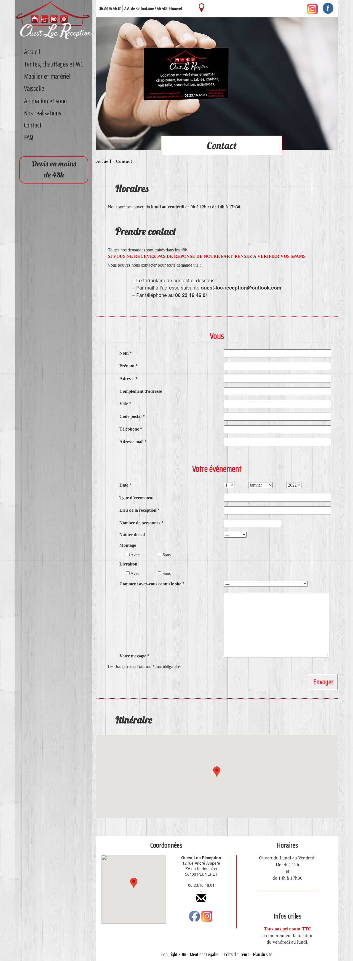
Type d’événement (136, 497)
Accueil (32, 52)
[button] (216, 771)
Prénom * (128, 365)
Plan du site (262, 954)
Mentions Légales (204, 954)
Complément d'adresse (140, 391)
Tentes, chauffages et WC (53, 64)
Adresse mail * (133, 441)
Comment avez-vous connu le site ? (151, 584)
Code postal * (132, 416)
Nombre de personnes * (141, 523)
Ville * (125, 403)
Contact (33, 125)
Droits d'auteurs (236, 954)
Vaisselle (34, 88)
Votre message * (134, 656)
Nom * (125, 353)
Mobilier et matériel (47, 76)
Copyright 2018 (173, 954)
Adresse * (128, 378)
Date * (125, 485)
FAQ (28, 137)
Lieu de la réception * (139, 510)
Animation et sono (45, 101)
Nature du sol (132, 534)
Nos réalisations (42, 113)
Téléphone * (130, 429)
